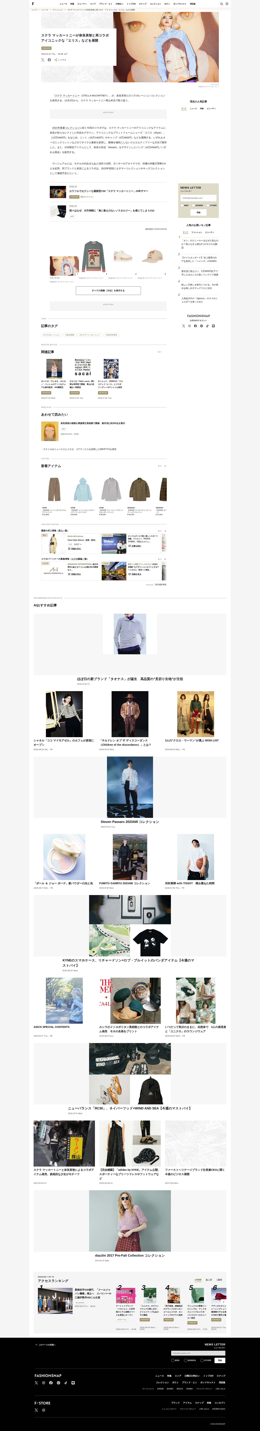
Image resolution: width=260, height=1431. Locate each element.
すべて (184, 108)
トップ (34, 10)
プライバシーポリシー (204, 1389)
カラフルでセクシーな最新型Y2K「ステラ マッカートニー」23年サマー (108, 191)
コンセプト (219, 1403)
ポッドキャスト (180, 4)
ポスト (167, 4)
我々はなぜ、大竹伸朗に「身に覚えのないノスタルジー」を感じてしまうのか (112, 210)
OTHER (213, 205)
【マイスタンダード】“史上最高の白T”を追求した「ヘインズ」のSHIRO (199, 259)
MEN (186, 205)
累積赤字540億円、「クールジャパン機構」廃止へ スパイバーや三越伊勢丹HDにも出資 (93, 1293)
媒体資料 (170, 1389)
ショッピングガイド (169, 1409)
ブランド (175, 1403)
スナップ (143, 4)
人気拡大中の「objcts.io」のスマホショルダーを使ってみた (199, 300)
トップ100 (131, 4)
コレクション (155, 4)
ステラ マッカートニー (67, 95)
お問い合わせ (220, 1389)
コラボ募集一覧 (79, 559)
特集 (72, 4)
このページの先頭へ (47, 1345)
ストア (93, 4)
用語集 (193, 4)
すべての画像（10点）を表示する (108, 290)
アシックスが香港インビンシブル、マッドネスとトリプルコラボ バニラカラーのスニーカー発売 (196, 1312)
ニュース (63, 4)
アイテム (187, 1403)
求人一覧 (62, 530)
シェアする (62, 60)
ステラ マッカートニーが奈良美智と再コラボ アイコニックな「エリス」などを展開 (101, 10)
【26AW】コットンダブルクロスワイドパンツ (54, 511)
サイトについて (148, 1389)
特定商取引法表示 (218, 1409)
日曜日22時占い (192, 1376)
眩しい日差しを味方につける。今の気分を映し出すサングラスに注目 (199, 286)
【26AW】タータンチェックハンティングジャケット (139, 511)
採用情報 (160, 1389)
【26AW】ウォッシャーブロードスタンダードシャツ (111, 511)
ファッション (57, 10)
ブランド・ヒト (105, 4)
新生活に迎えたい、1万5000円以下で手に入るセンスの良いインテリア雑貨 (199, 273)
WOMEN (199, 205)
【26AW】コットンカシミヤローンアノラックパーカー (83, 511)
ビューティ (82, 4)
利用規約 (189, 1389)
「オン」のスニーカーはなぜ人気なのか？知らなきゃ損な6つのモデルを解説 (199, 244)
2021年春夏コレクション (66, 127)
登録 (198, 212)
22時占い (119, 4)
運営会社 (180, 1389)
